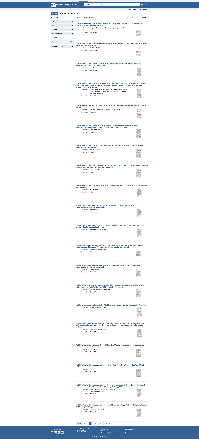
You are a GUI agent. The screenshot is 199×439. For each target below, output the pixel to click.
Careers (127, 433)
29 (106, 423)
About (129, 9)
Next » (92, 17)
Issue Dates (54, 37)
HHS (100, 437)
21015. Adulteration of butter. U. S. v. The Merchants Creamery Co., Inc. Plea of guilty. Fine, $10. (112, 305)
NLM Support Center (130, 429)
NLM (93, 437)
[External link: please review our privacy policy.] (52, 432)
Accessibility (128, 431)
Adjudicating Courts (57, 46)
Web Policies (104, 429)
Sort (131, 17)
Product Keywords (56, 33)
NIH (97, 437)
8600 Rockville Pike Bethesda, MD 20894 (81, 431)
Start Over (54, 13)
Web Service (143, 9)
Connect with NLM (56, 429)
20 (143, 17)
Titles (53, 26)
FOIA (101, 431)
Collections (54, 22)
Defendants (54, 29)
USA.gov (104, 437)
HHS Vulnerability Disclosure (108, 433)
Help (135, 9)
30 (109, 423)
